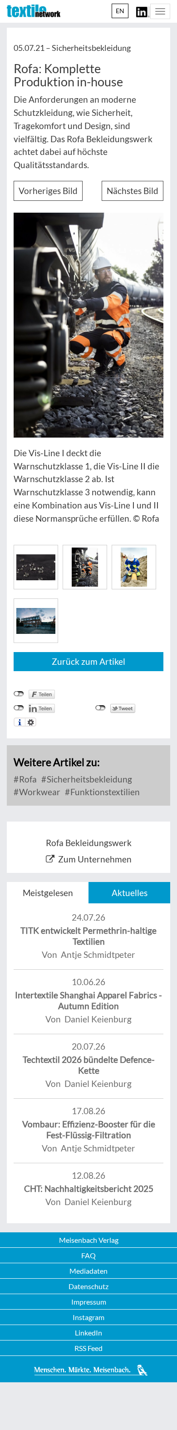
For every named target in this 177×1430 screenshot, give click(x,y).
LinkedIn (88, 1332)
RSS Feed (88, 1348)
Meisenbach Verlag (88, 1240)
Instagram (88, 1317)
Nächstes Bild (132, 190)
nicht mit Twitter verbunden (100, 708)
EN (120, 11)
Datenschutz (88, 1286)
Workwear (38, 792)
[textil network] (33, 11)
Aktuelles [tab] (130, 892)
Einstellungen (30, 722)
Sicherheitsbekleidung (88, 779)
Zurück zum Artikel (88, 661)
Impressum (88, 1301)
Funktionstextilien (104, 792)
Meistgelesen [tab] (48, 892)
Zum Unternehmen (95, 859)
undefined (19, 708)
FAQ (88, 1255)
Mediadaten (88, 1270)
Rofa (27, 779)
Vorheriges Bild (48, 190)
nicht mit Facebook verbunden (19, 694)
